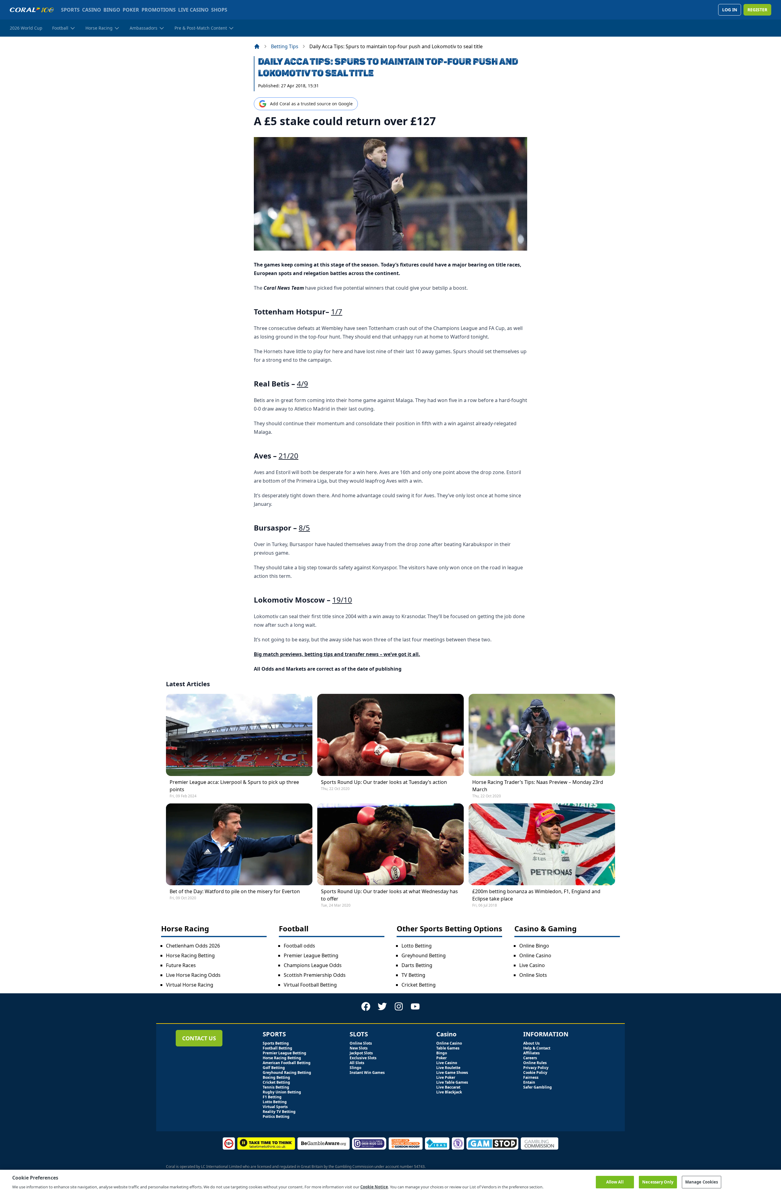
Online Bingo (534, 945)
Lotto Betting (416, 945)
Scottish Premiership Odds (315, 975)
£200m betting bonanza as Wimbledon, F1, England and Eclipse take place (536, 895)
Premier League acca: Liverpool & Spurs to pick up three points (234, 786)
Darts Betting (416, 965)
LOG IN (729, 10)
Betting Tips (284, 46)
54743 (419, 1166)
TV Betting (413, 975)
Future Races (181, 965)
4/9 (302, 384)
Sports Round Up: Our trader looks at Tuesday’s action (384, 782)
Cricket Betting (418, 984)
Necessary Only (657, 1182)
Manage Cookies (701, 1182)
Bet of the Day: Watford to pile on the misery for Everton (235, 891)
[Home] (257, 46)
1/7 (336, 311)
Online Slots (533, 975)
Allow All (615, 1182)
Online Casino (535, 955)
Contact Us (199, 1038)
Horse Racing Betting (190, 955)
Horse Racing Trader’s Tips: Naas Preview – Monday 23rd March (537, 786)
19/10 (342, 600)
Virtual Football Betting (310, 984)
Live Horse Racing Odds (193, 975)
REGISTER (757, 10)
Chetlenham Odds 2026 (193, 945)
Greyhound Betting (423, 955)
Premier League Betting (311, 955)
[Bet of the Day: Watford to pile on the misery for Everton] (239, 844)
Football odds (299, 945)
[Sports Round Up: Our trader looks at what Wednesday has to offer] (390, 844)
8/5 (304, 528)
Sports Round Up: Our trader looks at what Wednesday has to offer (389, 895)
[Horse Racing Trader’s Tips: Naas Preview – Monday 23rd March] (542, 735)
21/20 (288, 456)
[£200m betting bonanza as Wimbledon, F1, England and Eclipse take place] (542, 844)
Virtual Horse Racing (189, 984)
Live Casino (532, 965)
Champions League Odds (313, 965)
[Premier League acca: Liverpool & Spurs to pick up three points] (239, 735)
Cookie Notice (374, 1186)
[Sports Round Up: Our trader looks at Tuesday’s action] (390, 735)
